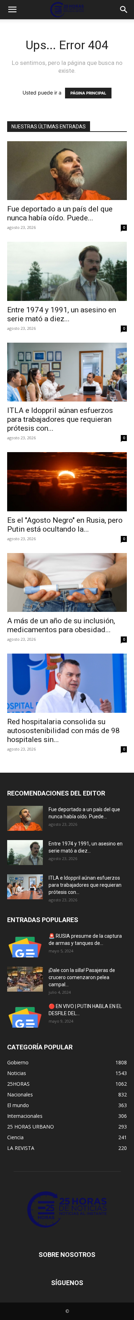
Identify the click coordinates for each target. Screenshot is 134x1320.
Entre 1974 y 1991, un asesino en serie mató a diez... (61, 314)
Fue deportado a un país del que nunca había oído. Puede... (60, 213)
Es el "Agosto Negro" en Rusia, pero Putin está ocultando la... (65, 524)
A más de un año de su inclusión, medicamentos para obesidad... (61, 625)
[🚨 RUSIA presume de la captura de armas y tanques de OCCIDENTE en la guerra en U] (25, 944)
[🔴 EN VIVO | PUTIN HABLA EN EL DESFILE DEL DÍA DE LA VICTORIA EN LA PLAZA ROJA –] (25, 1015)
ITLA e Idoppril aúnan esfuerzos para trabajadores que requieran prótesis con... (60, 419)
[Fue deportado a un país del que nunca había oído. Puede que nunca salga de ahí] (67, 170)
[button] (12, 9)
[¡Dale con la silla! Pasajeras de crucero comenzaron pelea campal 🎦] (25, 979)
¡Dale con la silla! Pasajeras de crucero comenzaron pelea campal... (82, 977)
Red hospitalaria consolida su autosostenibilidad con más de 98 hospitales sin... (63, 730)
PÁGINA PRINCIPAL (88, 93)
